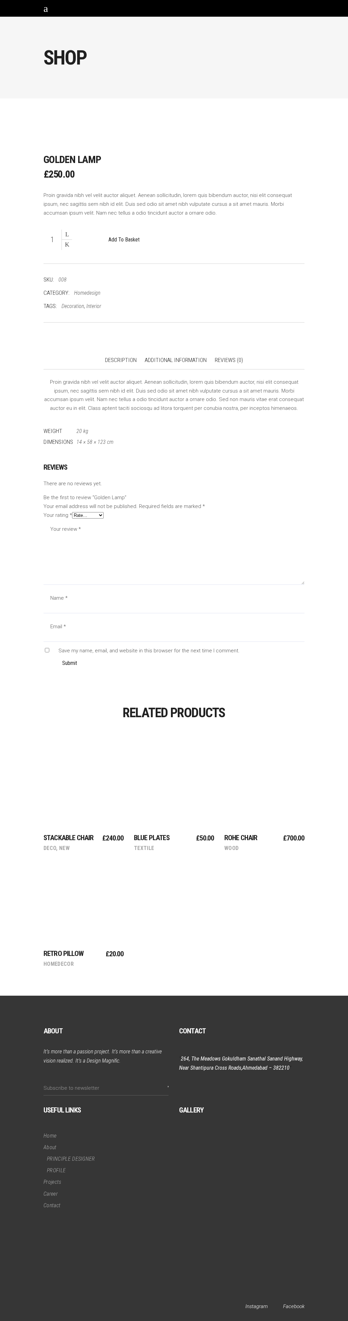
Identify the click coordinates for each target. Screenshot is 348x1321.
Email (58, 626)
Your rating (58, 515)
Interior (93, 306)
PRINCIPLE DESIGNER (71, 1159)
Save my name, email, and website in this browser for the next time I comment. (149, 651)
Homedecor (59, 964)
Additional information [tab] (176, 360)
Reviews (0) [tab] (229, 360)
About (50, 1147)
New (64, 848)
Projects (53, 1182)
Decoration (73, 306)
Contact (52, 1205)
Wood (231, 848)
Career (51, 1194)
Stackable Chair (68, 838)
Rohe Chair (241, 838)
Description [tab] (121, 360)
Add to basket (124, 239)
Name (59, 598)
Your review (65, 529)
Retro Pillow (64, 953)
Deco (50, 848)
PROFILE (56, 1170)
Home (50, 1136)
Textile (144, 848)
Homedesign (87, 293)
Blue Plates (152, 838)
